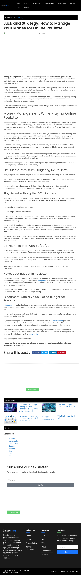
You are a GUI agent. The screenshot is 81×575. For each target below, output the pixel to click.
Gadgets (72, 3)
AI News (26, 3)
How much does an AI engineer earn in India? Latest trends (28, 418)
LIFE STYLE (27, 8)
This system (9, 305)
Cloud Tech (36, 3)
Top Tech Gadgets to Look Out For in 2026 (66, 405)
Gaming (19, 17)
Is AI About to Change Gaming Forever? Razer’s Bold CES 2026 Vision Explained (28, 407)
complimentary (56, 321)
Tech (18, 3)
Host (18, 8)
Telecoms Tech (49, 3)
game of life (33, 334)
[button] (36, 352)
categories (42, 280)
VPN (10, 456)
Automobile (62, 3)
